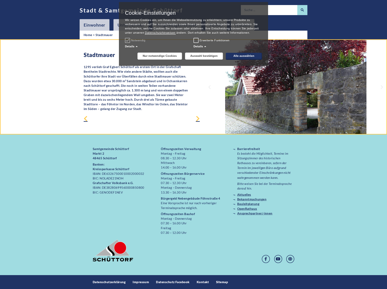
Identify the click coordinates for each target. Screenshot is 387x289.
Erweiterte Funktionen (215, 40)
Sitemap (222, 282)
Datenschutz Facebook (172, 282)
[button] (209, 86)
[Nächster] (171, 119)
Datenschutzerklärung (109, 282)
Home (88, 35)
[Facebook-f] (266, 259)
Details (129, 46)
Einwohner (94, 24)
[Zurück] (113, 119)
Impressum (141, 282)
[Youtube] (278, 259)
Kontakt (203, 282)
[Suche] (302, 10)
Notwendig (138, 40)
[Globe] (290, 259)
